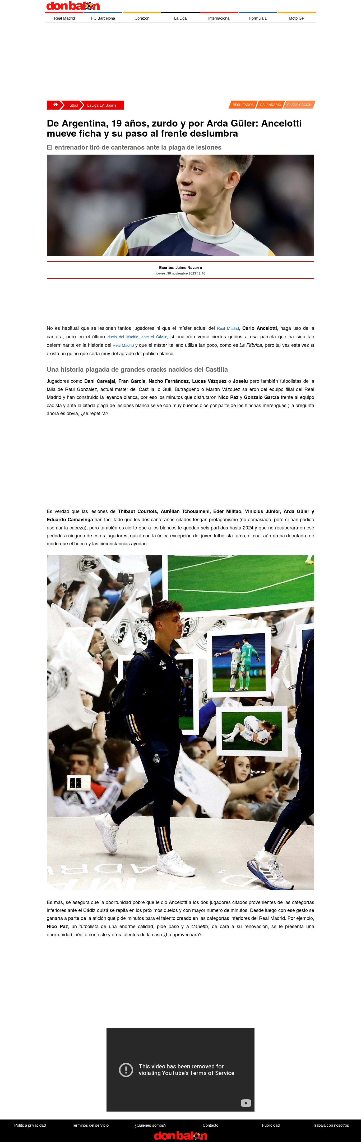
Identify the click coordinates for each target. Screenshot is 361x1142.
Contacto (210, 1125)
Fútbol (72, 105)
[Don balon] (174, 6)
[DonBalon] (53, 105)
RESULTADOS (243, 104)
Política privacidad (30, 1125)
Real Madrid (228, 328)
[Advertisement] (182, 62)
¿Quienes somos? (150, 1125)
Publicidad (271, 1125)
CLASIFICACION (299, 104)
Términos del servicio (90, 1125)
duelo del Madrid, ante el (137, 336)
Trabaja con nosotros (331, 1125)
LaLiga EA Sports (101, 105)
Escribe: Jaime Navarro (180, 267)
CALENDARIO (270, 104)
